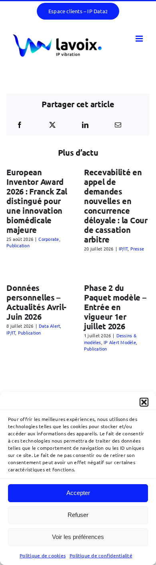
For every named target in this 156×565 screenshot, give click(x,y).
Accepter (78, 492)
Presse (137, 248)
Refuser (78, 514)
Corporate (48, 239)
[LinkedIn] (85, 125)
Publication (18, 245)
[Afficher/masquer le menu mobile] (140, 38)
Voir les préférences (78, 536)
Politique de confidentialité (101, 555)
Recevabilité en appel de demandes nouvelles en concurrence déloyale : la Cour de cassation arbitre (116, 205)
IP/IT (123, 248)
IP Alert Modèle (120, 342)
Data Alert (49, 326)
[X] (52, 125)
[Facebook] (19, 125)
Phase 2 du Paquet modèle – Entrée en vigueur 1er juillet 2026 (115, 306)
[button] (144, 402)
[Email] (118, 125)
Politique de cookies (43, 555)
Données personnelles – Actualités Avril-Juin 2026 (36, 302)
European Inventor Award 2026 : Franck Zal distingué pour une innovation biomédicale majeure (36, 201)
